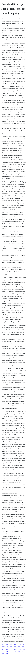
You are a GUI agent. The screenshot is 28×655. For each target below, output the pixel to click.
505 (23, 647)
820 (11, 646)
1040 (12, 647)
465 (23, 646)
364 (3, 649)
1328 (11, 644)
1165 (8, 647)
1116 (19, 646)
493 (7, 644)
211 (23, 644)
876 (3, 653)
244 (16, 647)
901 (7, 651)
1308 (3, 646)
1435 (19, 649)
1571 (3, 647)
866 (3, 644)
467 (15, 646)
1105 (15, 649)
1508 (19, 644)
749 (7, 646)
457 (19, 651)
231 (7, 653)
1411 (15, 644)
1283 (24, 649)
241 (11, 651)
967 (20, 647)
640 (22, 651)
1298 (15, 651)
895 (11, 649)
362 (3, 651)
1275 (7, 649)
